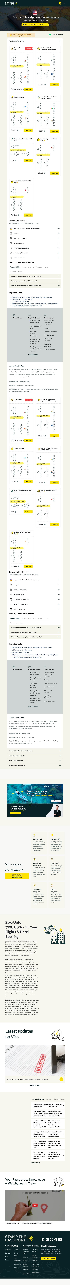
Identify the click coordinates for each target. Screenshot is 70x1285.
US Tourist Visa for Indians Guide (22, 299)
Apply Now (28, 89)
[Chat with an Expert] (48, 1260)
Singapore (26, 1269)
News (7, 1260)
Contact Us (17, 1264)
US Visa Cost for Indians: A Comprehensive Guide (27, 305)
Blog (6, 1256)
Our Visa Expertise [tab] (38, 1099)
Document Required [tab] (60, 1099)
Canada (25, 1257)
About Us (8, 1249)
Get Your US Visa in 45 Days (20, 301)
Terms (16, 1249)
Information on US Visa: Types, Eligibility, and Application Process (32, 297)
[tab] (35, 41)
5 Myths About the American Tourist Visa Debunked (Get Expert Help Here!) (35, 303)
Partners (7, 1253)
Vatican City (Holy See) (26, 1252)
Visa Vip (34, 1261)
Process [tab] (48, 1099)
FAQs (15, 1267)
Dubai (25, 1261)
